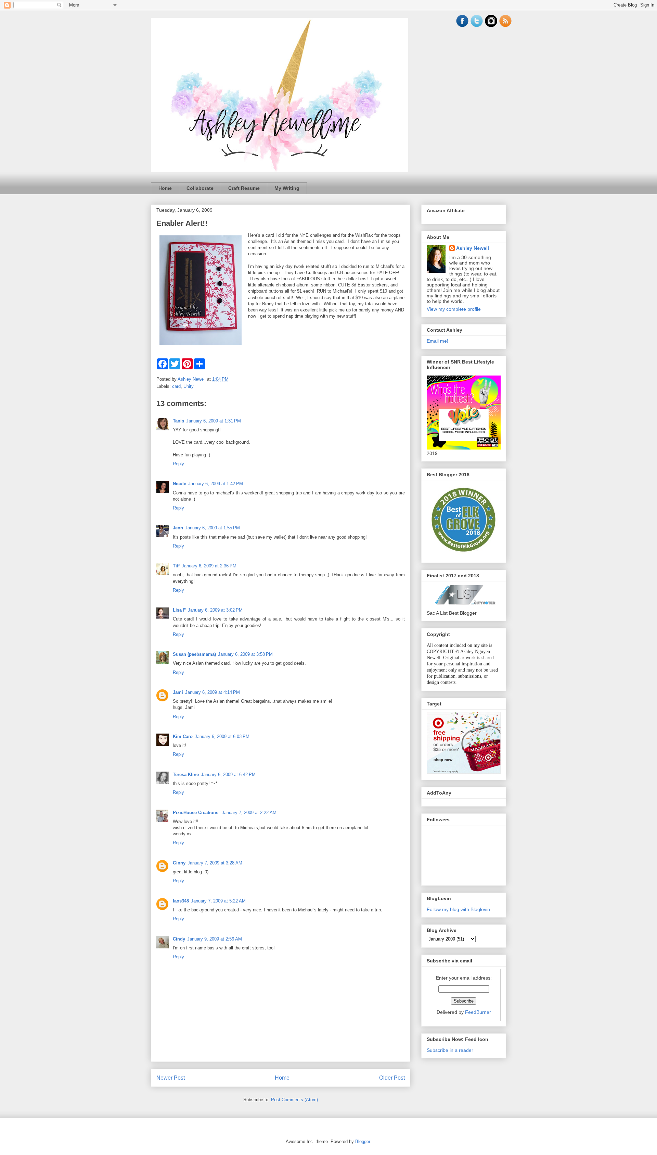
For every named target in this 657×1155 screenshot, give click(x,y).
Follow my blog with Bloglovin (458, 909)
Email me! (437, 341)
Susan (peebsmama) (194, 654)
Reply (178, 463)
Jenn (178, 527)
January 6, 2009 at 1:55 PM (212, 527)
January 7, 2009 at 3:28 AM (215, 862)
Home (165, 188)
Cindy (179, 939)
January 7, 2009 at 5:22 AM (218, 901)
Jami (178, 692)
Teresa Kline (186, 774)
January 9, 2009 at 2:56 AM (214, 939)
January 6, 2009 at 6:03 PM (222, 736)
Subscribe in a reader (450, 1050)
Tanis (178, 420)
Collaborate (200, 188)
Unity (188, 386)
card (176, 386)
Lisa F (179, 610)
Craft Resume (244, 188)
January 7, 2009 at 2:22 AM (249, 812)
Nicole (179, 483)
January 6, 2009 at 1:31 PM (213, 420)
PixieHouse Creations (196, 812)
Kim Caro (183, 736)
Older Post (392, 1078)
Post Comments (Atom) (294, 1099)
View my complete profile (454, 309)
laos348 (181, 901)
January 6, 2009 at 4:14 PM (212, 692)
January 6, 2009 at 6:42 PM (228, 774)
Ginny (179, 862)
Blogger (362, 1141)
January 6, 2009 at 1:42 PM (215, 483)
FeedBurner (478, 1012)
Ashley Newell (472, 248)
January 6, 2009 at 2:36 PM (209, 565)
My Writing (286, 188)
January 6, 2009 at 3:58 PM (245, 654)
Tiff (176, 565)
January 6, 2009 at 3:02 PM (215, 610)
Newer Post (170, 1078)
